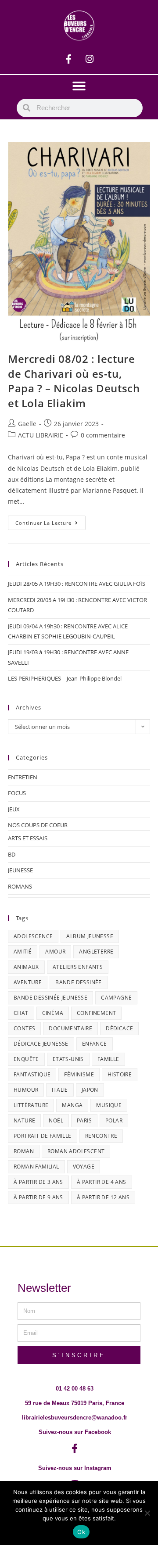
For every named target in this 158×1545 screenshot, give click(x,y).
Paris (84, 1120)
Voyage (83, 1166)
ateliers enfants (78, 967)
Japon (90, 1089)
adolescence (33, 936)
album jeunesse (89, 936)
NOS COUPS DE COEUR (38, 825)
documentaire (70, 1028)
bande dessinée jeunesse (50, 997)
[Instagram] (89, 59)
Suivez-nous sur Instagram (74, 1468)
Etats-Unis (68, 1059)
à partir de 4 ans (101, 1182)
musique (109, 1105)
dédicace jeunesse (41, 1043)
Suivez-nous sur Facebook (75, 1432)
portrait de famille (43, 1136)
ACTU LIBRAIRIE (40, 435)
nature (24, 1120)
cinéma (52, 1013)
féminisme (79, 1074)
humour (26, 1089)
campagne (116, 997)
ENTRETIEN (22, 777)
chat (21, 1013)
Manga (72, 1105)
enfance (94, 1043)
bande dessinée (78, 982)
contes (24, 1028)
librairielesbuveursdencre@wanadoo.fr (74, 1417)
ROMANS (20, 886)
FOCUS (17, 793)
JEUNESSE (20, 870)
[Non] (147, 1513)
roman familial (36, 1166)
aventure (28, 982)
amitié (23, 951)
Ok (81, 1531)
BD (11, 854)
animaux (26, 967)
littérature (31, 1105)
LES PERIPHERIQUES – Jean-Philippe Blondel (65, 678)
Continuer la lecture (50, 521)
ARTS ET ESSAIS (27, 838)
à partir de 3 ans (38, 1182)
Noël (56, 1120)
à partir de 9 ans (38, 1197)
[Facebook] (69, 59)
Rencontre (101, 1136)
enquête (26, 1059)
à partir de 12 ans (103, 1197)
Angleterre (96, 951)
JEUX (14, 809)
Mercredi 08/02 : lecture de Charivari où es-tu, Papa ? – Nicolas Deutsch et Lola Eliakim (74, 380)
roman (24, 1151)
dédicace (119, 1028)
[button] (79, 86)
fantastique (32, 1074)
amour (55, 951)
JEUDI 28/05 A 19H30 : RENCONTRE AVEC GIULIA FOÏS (76, 584)
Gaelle (27, 423)
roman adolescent (75, 1151)
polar (113, 1120)
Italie (60, 1089)
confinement (96, 1013)
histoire (120, 1074)
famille (108, 1059)
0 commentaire (103, 435)
